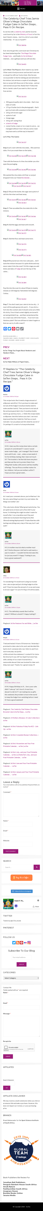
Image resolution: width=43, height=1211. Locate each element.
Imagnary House (10, 1191)
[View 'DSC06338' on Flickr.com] (31, 156)
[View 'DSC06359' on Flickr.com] (12, 200)
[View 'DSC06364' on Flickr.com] (12, 216)
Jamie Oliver (20, 340)
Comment (7, 792)
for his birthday (26, 56)
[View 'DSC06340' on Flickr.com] (12, 156)
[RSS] (18, 942)
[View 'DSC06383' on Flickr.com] (21, 276)
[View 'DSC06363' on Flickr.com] (21, 202)
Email (5, 831)
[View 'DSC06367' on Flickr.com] (21, 219)
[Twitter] (14, 942)
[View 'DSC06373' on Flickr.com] (21, 249)
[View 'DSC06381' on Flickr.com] (26, 255)
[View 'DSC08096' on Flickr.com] (21, 45)
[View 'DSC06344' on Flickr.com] (12, 169)
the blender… (26, 178)
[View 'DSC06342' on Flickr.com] (21, 169)
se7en (6, 440)
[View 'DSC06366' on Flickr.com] (31, 216)
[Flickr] (25, 942)
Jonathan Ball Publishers (14, 1182)
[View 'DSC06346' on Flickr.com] (31, 169)
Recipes (13, 336)
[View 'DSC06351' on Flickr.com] (31, 183)
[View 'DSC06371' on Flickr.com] (31, 230)
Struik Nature (9, 1187)
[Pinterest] (21, 942)
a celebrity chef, (19, 32)
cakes (15, 338)
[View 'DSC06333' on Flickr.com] (21, 96)
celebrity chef (24, 338)
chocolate (34, 338)
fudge (18, 269)
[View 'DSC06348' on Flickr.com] (12, 183)
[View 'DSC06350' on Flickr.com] (21, 183)
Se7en (28, 1207)
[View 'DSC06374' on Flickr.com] (21, 244)
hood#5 (12, 340)
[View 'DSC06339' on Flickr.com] (21, 156)
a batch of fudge (12, 123)
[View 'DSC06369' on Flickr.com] (12, 230)
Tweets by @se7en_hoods (12, 921)
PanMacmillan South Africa (15, 1189)
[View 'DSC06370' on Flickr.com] (21, 230)
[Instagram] (29, 942)
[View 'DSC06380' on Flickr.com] (17, 255)
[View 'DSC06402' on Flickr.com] (21, 298)
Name (6, 821)
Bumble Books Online (13, 1193)
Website (6, 841)
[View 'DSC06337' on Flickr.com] (21, 142)
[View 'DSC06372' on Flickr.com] (21, 233)
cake (11, 338)
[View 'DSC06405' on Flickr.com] (21, 64)
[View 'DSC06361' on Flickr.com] (31, 200)
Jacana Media (9, 1195)
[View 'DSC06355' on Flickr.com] (17, 186)
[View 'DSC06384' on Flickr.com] (21, 282)
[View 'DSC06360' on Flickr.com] (21, 200)
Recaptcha (7, 1041)
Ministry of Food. (26, 34)
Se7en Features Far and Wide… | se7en (24, 623)
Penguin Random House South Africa (20, 1185)
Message (7, 1014)
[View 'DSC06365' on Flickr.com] (21, 216)
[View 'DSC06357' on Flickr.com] (26, 186)
